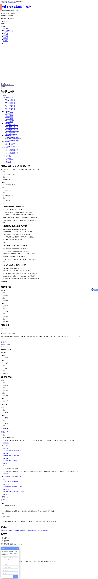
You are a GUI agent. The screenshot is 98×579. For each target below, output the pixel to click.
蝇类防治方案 (9, 116)
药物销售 (8, 162)
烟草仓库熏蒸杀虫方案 (12, 132)
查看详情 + (6, 443)
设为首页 (3, 2)
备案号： (36, 561)
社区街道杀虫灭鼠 (8, 147)
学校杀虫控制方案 (10, 99)
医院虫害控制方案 (10, 100)
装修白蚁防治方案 (10, 143)
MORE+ (3, 380)
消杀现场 (8, 161)
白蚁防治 (3, 84)
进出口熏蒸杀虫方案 (11, 134)
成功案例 (5, 36)
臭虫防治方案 (9, 119)
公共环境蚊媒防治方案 (12, 150)
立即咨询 (7, 344)
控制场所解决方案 (8, 30)
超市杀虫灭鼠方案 (10, 102)
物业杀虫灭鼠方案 (10, 110)
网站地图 (13, 2)
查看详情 (3, 344)
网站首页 (5, 29)
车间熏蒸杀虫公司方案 (12, 129)
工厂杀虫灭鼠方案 (10, 105)
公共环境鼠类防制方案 (12, 149)
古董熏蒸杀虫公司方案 (12, 125)
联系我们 (5, 41)
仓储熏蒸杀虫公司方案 (12, 126)
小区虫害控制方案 (10, 103)
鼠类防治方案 (9, 113)
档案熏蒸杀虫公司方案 (12, 128)
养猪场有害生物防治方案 (12, 140)
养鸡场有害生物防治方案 (12, 137)
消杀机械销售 (9, 159)
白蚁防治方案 (9, 122)
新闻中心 (5, 38)
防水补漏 (8, 156)
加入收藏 (8, 2)
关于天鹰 (5, 33)
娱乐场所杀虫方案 (10, 108)
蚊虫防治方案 (9, 114)
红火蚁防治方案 (10, 120)
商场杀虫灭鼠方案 (10, 107)
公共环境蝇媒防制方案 (12, 152)
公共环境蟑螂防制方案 (12, 153)
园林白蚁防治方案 (10, 144)
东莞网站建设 (52, 561)
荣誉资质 (5, 39)
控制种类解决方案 (8, 32)
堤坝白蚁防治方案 (10, 146)
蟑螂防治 (7, 84)
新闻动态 (3, 431)
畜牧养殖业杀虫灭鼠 (8, 135)
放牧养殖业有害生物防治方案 (13, 138)
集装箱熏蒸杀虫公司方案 (12, 131)
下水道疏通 (9, 158)
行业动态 (7, 431)
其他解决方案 (6, 155)
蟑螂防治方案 (9, 117)
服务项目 (5, 35)
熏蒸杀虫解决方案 (8, 123)
